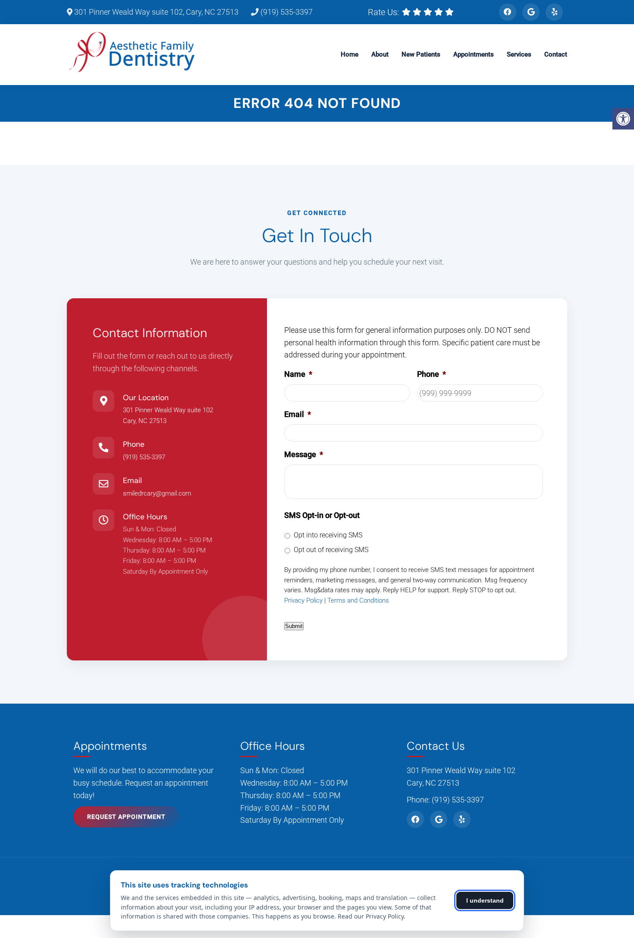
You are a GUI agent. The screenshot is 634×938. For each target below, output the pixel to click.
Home (349, 54)
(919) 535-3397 (286, 12)
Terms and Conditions (358, 600)
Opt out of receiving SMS (331, 550)
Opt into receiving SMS (328, 535)
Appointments (473, 54)
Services (519, 54)
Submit (294, 626)
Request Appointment (126, 816)
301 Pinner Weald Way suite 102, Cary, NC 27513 (155, 12)
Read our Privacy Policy (371, 916)
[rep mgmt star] (450, 12)
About (380, 54)
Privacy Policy (303, 600)
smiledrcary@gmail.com (157, 493)
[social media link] (507, 12)
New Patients (421, 54)
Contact (555, 54)
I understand (485, 900)
